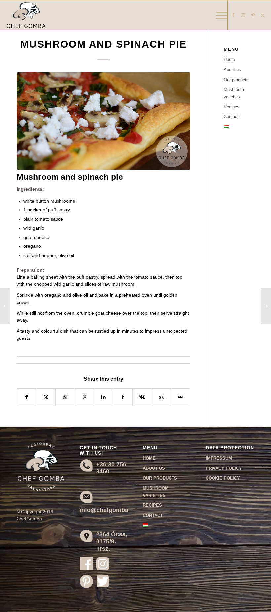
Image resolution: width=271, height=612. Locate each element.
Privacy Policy (224, 468)
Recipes (231, 106)
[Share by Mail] (180, 397)
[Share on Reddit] (161, 397)
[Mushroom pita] (266, 306)
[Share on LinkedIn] (103, 397)
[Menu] (218, 15)
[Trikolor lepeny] (103, 121)
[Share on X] (45, 397)
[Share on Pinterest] (84, 397)
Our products (236, 79)
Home (229, 59)
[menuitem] (218, 15)
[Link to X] (263, 15)
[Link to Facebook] (233, 15)
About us (232, 69)
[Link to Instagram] (243, 15)
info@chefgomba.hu (108, 510)
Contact (231, 116)
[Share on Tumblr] (122, 397)
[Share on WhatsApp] (65, 397)
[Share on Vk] (142, 397)
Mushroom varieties (234, 93)
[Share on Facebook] (26, 397)
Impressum (219, 458)
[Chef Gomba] (26, 15)
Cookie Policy (223, 478)
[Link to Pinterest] (253, 15)
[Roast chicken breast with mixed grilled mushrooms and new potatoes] (5, 306)
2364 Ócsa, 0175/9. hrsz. (111, 541)
